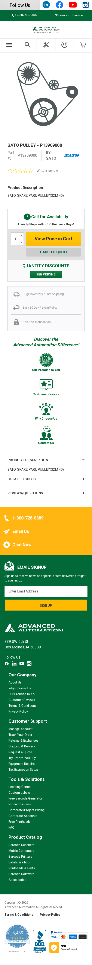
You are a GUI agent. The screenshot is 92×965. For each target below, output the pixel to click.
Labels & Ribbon (20, 862)
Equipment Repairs (22, 764)
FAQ (11, 828)
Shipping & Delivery (22, 746)
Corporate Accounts (23, 816)
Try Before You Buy (22, 758)
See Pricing (46, 274)
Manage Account (21, 729)
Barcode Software (21, 874)
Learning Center (20, 787)
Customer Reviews (22, 700)
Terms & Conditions (23, 706)
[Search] (27, 45)
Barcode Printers (20, 856)
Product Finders (20, 804)
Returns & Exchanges (24, 740)
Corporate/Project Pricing (27, 810)
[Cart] (83, 45)
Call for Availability (46, 217)
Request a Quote (20, 752)
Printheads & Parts (22, 868)
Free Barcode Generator (25, 799)
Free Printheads (20, 822)
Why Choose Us (20, 688)
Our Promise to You (22, 694)
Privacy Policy (18, 712)
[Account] (64, 45)
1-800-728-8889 (27, 518)
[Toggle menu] (9, 45)
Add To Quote (55, 252)
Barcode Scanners (21, 845)
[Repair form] (46, 45)
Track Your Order (20, 735)
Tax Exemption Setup (23, 770)
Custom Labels (19, 793)
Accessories (17, 880)
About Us (15, 683)
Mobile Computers (21, 851)
